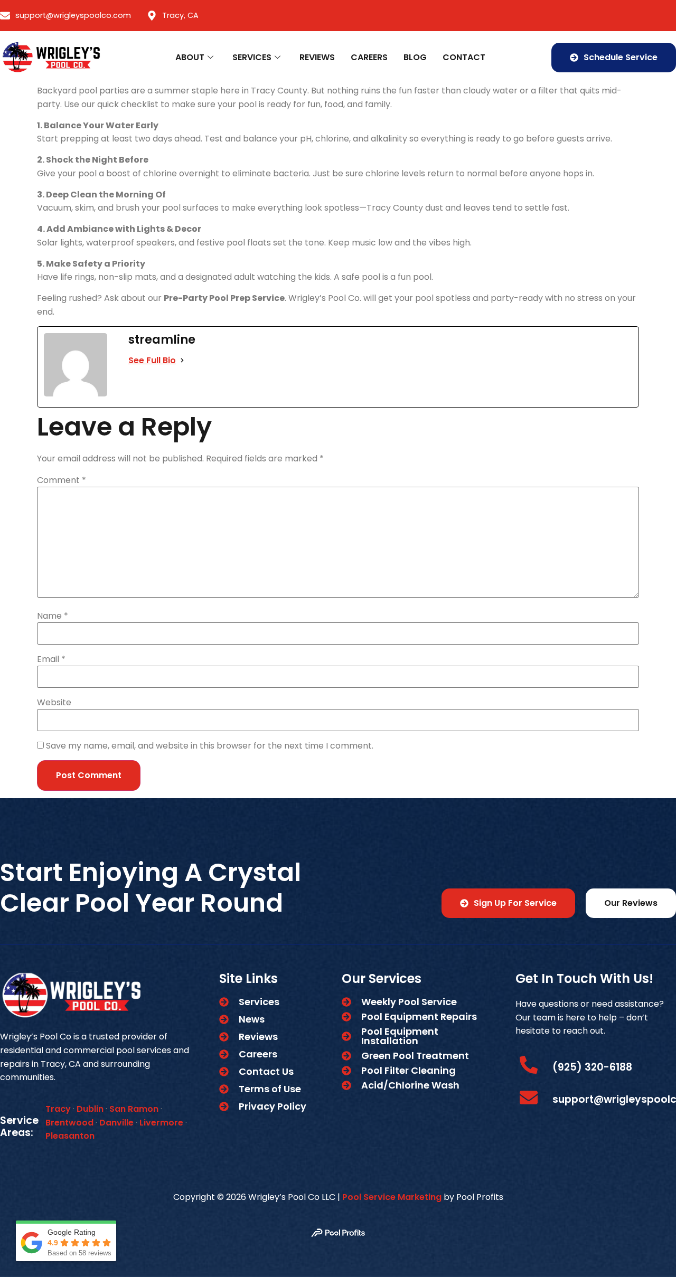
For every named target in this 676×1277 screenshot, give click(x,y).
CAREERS (369, 57)
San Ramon (133, 1109)
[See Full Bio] (182, 360)
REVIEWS (317, 57)
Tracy (58, 1109)
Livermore (161, 1123)
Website (54, 702)
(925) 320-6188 (592, 1067)
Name (52, 616)
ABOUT (189, 57)
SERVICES (251, 57)
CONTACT (464, 57)
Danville (116, 1123)
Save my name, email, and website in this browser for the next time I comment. (209, 746)
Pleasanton (70, 1136)
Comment (61, 480)
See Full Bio (152, 360)
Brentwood (69, 1123)
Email (51, 659)
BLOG (415, 57)
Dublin (90, 1109)
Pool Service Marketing (392, 1197)
